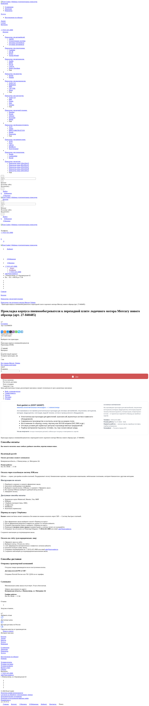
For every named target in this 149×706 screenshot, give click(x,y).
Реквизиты (8, 10)
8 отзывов (4, 324)
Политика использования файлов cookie (15, 698)
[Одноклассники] (5, 332)
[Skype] (19, 332)
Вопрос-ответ (5, 668)
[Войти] (2, 237)
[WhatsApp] (16, 332)
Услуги (3, 642)
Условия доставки (7, 664)
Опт (76, 377)
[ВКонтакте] (2, 332)
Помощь (4, 658)
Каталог (3, 636)
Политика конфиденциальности (12, 693)
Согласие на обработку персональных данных (17, 695)
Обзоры (3, 669)
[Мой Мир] (7, 332)
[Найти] (2, 188)
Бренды (3, 640)
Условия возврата (7, 666)
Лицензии (8, 9)
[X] (10, 332)
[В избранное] (2, 327)
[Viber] (13, 332)
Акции (3, 638)
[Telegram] (22, 332)
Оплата (7, 395)
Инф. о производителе (12, 391)
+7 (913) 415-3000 (7, 30)
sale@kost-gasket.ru (11, 274)
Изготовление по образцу (14, 17)
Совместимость (10, 393)
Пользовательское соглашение (11, 696)
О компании (9, 7)
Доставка (8, 397)
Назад (12, 268)
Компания (4, 644)
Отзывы (7, 399)
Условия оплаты (6, 662)
